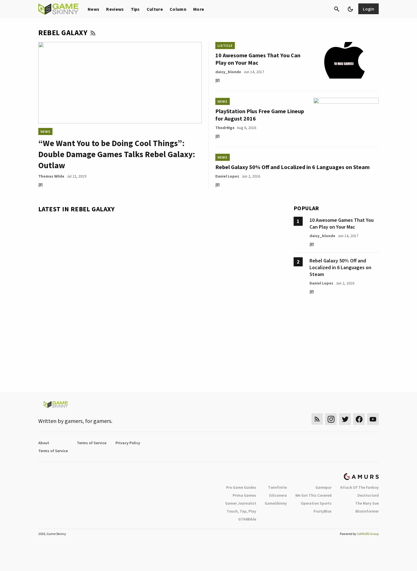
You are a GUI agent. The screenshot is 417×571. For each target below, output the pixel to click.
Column (178, 9)
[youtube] (373, 419)
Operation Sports (316, 503)
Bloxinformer (367, 511)
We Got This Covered (313, 495)
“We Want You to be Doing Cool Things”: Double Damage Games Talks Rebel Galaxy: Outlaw (116, 154)
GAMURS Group (368, 534)
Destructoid (368, 495)
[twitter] (345, 419)
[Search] (336, 9)
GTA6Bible (247, 519)
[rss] (317, 419)
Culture (155, 9)
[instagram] (331, 419)
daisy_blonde (228, 71)
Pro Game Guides (241, 487)
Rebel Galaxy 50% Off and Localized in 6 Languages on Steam (292, 166)
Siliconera (278, 495)
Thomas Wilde (51, 176)
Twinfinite (277, 487)
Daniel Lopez (227, 176)
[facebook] (359, 419)
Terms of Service (91, 442)
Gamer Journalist (240, 503)
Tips (135, 9)
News (93, 9)
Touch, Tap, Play (241, 511)
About (43, 442)
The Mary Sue (367, 503)
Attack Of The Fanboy (359, 487)
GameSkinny (276, 503)
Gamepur (323, 487)
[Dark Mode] (350, 9)
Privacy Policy (127, 442)
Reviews (115, 9)
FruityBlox (322, 511)
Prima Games (244, 495)
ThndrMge (225, 127)
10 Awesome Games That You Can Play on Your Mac (257, 59)
